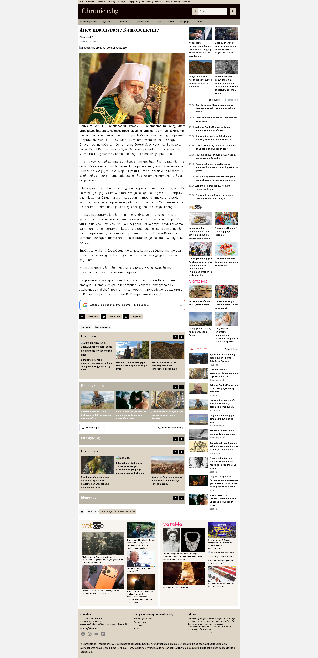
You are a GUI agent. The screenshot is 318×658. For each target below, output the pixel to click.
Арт (159, 21)
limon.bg (186, 2)
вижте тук (205, 629)
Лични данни (140, 622)
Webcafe (90, 2)
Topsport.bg (134, 2)
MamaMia (101, 2)
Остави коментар (172, 427)
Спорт (199, 21)
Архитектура (143, 21)
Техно (171, 21)
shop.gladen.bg (173, 2)
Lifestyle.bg (147, 2)
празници (85, 327)
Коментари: (94, 427)
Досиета (107, 21)
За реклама (139, 625)
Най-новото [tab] (214, 99)
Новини (137, 628)
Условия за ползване (143, 618)
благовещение (102, 327)
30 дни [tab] (234, 349)
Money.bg (122, 2)
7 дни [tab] (227, 349)
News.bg (111, 2)
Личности (124, 21)
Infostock (159, 2)
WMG (81, 2)
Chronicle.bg (86, 37)
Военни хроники (88, 21)
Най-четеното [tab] (230, 99)
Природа (184, 21)
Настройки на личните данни (202, 632)
